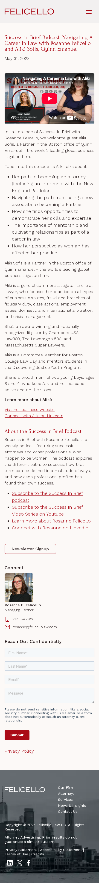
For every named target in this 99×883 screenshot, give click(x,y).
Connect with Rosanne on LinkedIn (50, 528)
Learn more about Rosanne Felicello (51, 521)
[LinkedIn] (10, 863)
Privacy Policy (19, 751)
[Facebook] (28, 863)
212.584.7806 (23, 619)
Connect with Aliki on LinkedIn (34, 415)
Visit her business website (30, 409)
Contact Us (68, 811)
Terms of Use (16, 854)
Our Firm (66, 787)
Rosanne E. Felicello (23, 605)
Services (65, 799)
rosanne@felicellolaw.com (34, 627)
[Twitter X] (19, 863)
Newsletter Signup (30, 548)
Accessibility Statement (61, 850)
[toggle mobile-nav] (88, 11)
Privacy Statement (21, 850)
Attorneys (66, 793)
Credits (37, 854)
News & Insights (72, 805)
